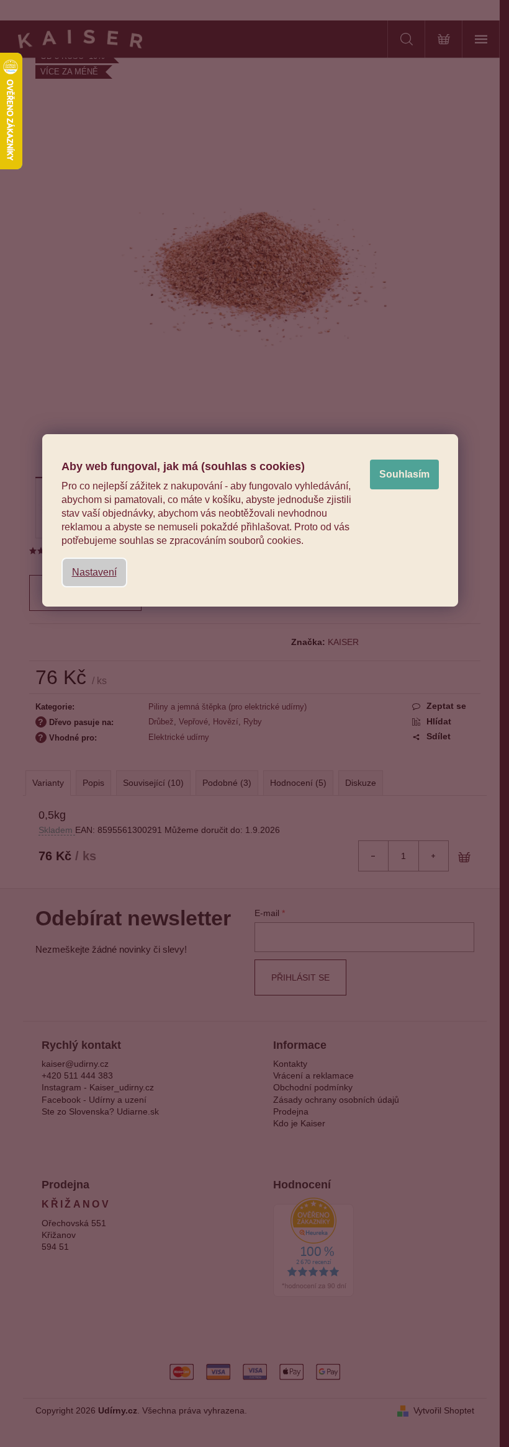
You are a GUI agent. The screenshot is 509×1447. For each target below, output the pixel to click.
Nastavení (94, 572)
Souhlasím (404, 474)
